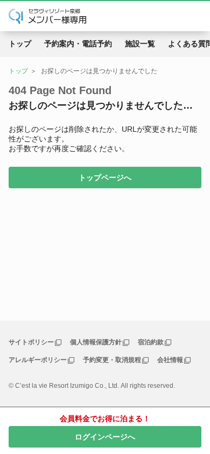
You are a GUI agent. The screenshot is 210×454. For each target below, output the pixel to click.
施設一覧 (140, 43)
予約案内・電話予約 (78, 43)
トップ (20, 43)
